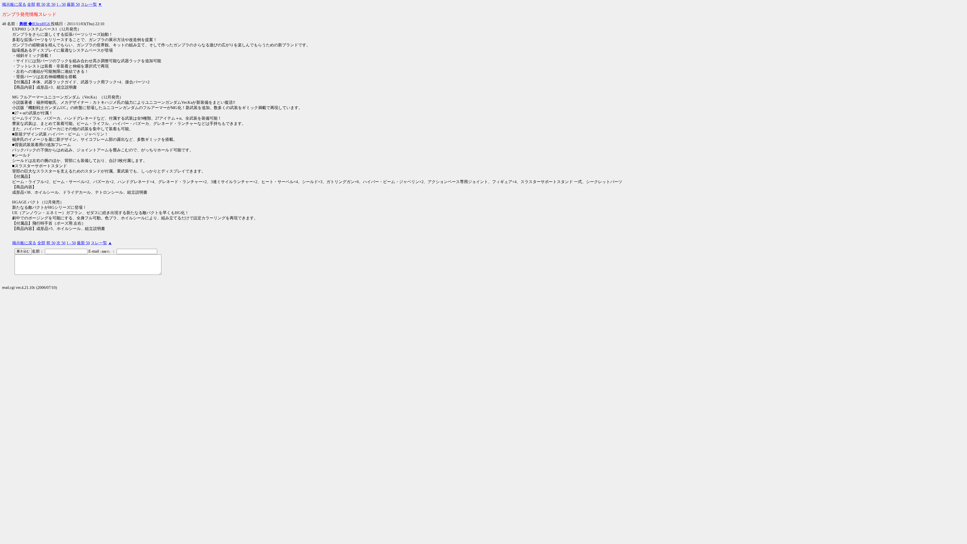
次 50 (50, 4)
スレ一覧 (89, 4)
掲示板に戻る (14, 4)
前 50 (40, 4)
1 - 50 (61, 4)
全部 (31, 4)
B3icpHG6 (34, 24)
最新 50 (73, 4)
